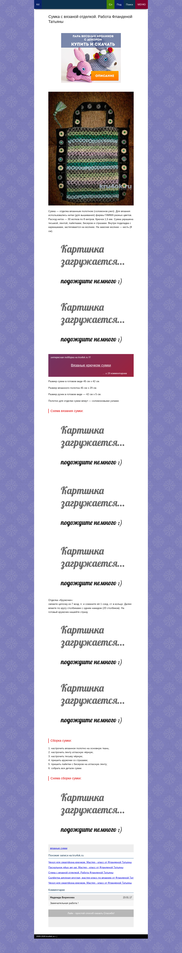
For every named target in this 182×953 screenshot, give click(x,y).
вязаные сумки (58, 848)
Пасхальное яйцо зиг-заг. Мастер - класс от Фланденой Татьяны (85, 867)
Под (119, 4)
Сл (110, 4)
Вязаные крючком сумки (91, 365)
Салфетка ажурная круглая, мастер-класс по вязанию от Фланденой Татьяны (93, 877)
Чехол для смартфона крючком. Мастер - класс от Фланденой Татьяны (90, 862)
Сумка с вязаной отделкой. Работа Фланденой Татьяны (80, 872)
